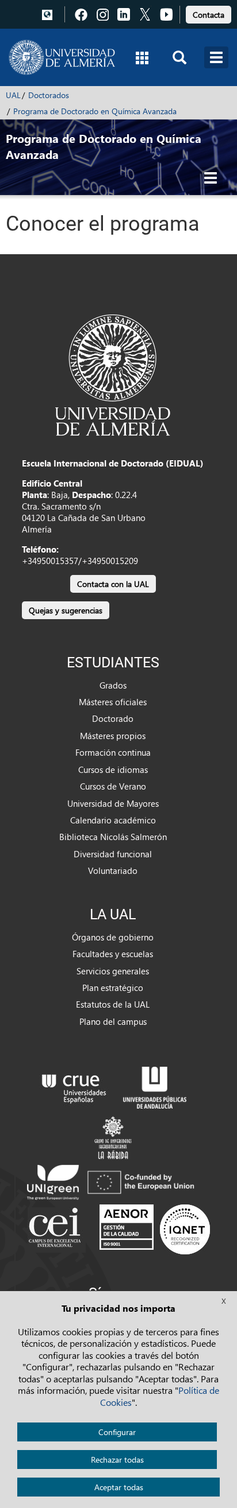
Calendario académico (113, 820)
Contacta (208, 14)
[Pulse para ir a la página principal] (62, 57)
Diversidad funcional (113, 854)
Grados (113, 685)
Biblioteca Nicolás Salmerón (113, 836)
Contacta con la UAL (113, 583)
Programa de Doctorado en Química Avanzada (95, 111)
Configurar (117, 1432)
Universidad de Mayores (113, 803)
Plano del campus (113, 1021)
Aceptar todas (118, 1487)
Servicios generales (113, 971)
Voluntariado (112, 870)
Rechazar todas (117, 1459)
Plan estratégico (112, 987)
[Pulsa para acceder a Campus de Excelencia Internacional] (57, 1229)
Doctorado (112, 718)
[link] (208, 13)
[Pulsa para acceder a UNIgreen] (112, 1181)
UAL (13, 95)
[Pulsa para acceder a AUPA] (154, 1086)
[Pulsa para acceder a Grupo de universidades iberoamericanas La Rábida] (113, 1136)
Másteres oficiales (113, 702)
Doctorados (48, 95)
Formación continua (113, 752)
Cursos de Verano (113, 786)
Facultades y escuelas (112, 953)
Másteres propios (113, 735)
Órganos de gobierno (113, 937)
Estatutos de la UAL (113, 1004)
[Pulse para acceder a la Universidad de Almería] (112, 374)
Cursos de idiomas (113, 769)
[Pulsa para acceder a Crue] (74, 1086)
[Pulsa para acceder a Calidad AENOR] (155, 1229)
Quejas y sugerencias (65, 610)
